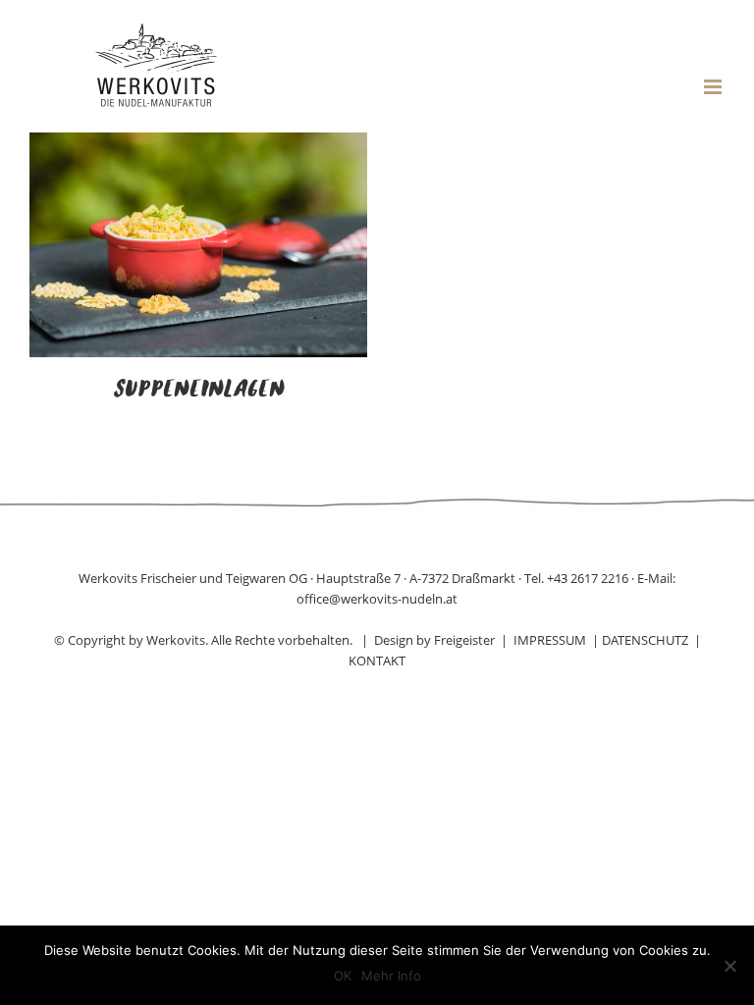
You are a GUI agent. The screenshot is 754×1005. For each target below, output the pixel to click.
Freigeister (464, 640)
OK (342, 975)
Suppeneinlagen (198, 389)
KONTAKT (377, 660)
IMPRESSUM (549, 640)
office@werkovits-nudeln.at (377, 599)
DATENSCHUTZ (645, 640)
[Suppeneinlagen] (198, 144)
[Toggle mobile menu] (714, 87)
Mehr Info (391, 975)
